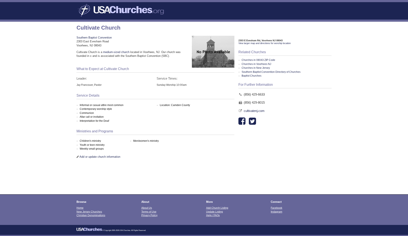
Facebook (276, 207)
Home (80, 207)
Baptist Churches (251, 75)
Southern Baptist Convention (94, 37)
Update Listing (214, 211)
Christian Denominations (90, 215)
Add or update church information (99, 156)
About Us (146, 207)
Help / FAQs (213, 215)
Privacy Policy (149, 215)
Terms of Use (148, 211)
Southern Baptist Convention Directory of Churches (271, 71)
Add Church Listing (217, 207)
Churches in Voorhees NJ (256, 64)
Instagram (276, 211)
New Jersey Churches (89, 211)
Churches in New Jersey (256, 67)
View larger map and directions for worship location (264, 43)
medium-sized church (116, 52)
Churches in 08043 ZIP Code (258, 60)
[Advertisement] (204, 179)
